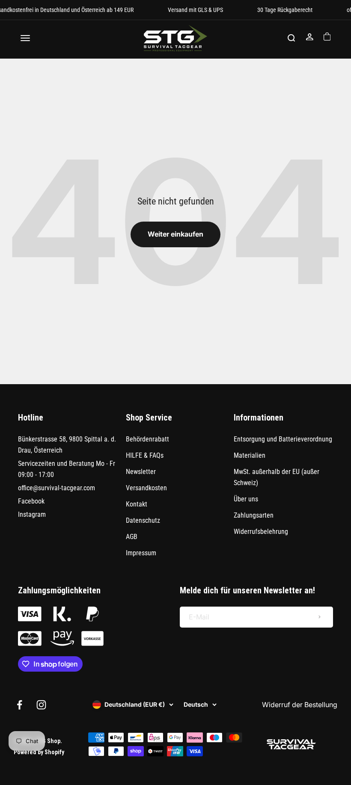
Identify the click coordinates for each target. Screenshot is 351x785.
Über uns (246, 499)
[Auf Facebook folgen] (19, 705)
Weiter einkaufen (175, 234)
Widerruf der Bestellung (299, 704)
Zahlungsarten (254, 515)
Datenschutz (143, 520)
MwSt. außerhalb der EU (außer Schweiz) (276, 477)
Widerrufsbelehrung (261, 531)
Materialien (249, 455)
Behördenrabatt (147, 439)
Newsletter (141, 472)
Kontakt (136, 504)
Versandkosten (146, 488)
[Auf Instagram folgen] (41, 705)
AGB (131, 537)
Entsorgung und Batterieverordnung (283, 439)
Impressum (141, 553)
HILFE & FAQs (145, 455)
